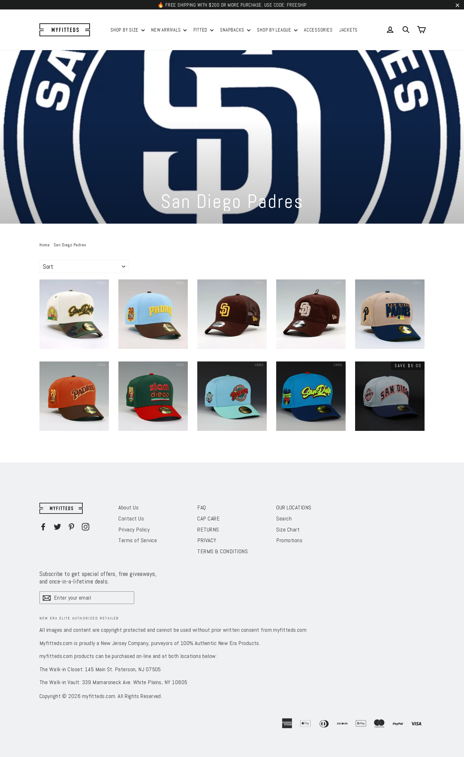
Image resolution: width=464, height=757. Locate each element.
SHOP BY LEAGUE (274, 30)
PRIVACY (207, 540)
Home (44, 245)
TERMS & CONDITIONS (222, 551)
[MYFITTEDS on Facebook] (43, 526)
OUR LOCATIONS (294, 507)
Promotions (289, 540)
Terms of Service (137, 540)
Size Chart (288, 529)
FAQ (201, 507)
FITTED (201, 30)
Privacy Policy (134, 529)
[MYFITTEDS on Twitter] (57, 526)
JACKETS (348, 30)
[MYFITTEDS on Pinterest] (71, 526)
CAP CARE (208, 518)
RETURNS (208, 529)
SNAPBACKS (233, 30)
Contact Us (131, 518)
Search (284, 518)
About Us (128, 507)
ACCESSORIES (318, 30)
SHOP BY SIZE (125, 30)
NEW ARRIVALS (166, 30)
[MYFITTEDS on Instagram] (85, 526)
